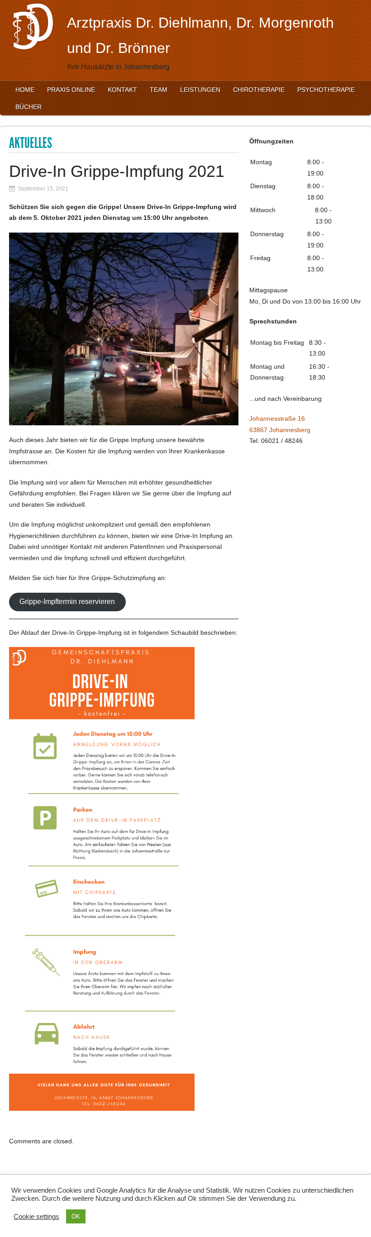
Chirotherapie (259, 89)
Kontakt (122, 89)
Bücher (28, 106)
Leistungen (200, 89)
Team (158, 89)
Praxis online (71, 89)
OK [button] (75, 1216)
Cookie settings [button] (36, 1216)
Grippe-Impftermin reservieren (67, 601)
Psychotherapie (326, 89)
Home (24, 89)
